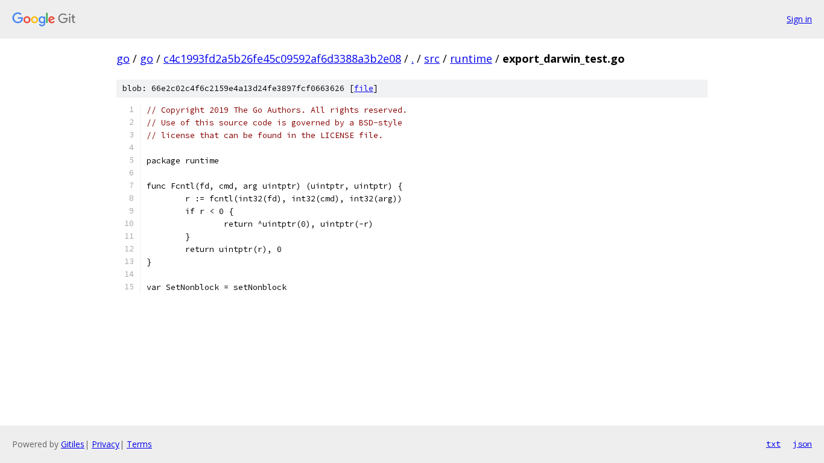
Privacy (105, 444)
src (432, 58)
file (363, 88)
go (123, 58)
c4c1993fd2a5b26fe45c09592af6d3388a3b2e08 (282, 58)
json (802, 443)
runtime (471, 58)
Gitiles (72, 444)
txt (773, 443)
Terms (139, 444)
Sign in (799, 19)
